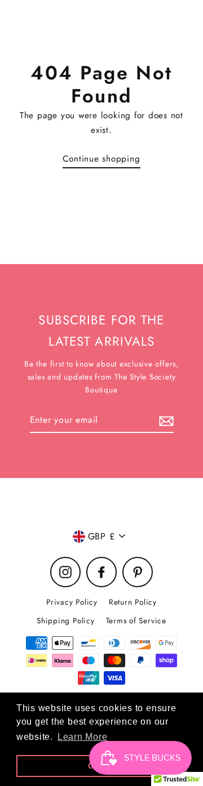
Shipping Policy (65, 620)
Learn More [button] (83, 737)
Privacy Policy (72, 602)
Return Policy (133, 602)
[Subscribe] (165, 420)
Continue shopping (101, 159)
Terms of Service (136, 620)
